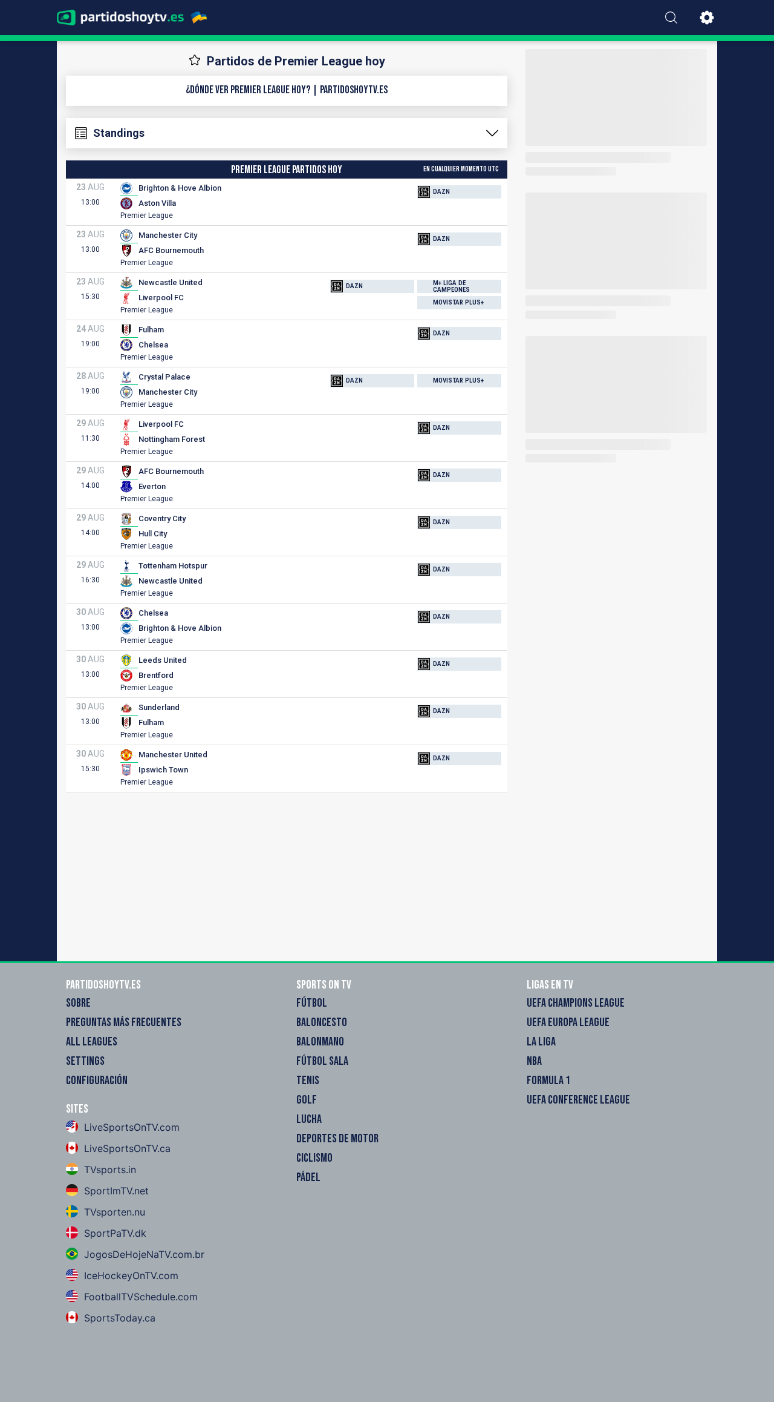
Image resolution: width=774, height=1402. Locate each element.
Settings (85, 1061)
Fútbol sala (322, 1061)
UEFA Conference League (578, 1100)
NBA (534, 1061)
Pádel (308, 1177)
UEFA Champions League (576, 1003)
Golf (306, 1100)
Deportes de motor (337, 1138)
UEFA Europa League (568, 1022)
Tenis (307, 1080)
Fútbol (311, 1003)
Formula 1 (548, 1080)
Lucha (309, 1119)
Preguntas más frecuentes (123, 1022)
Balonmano (320, 1042)
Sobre (78, 1003)
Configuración (97, 1080)
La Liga (541, 1042)
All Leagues (91, 1042)
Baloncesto (321, 1022)
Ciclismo (314, 1158)
